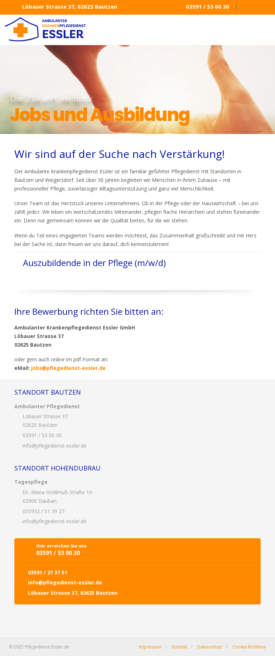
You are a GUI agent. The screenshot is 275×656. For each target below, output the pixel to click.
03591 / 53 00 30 (207, 6)
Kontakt (179, 647)
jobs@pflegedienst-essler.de (68, 368)
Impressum (150, 647)
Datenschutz (209, 647)
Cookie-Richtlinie (249, 647)
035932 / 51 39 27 (43, 511)
